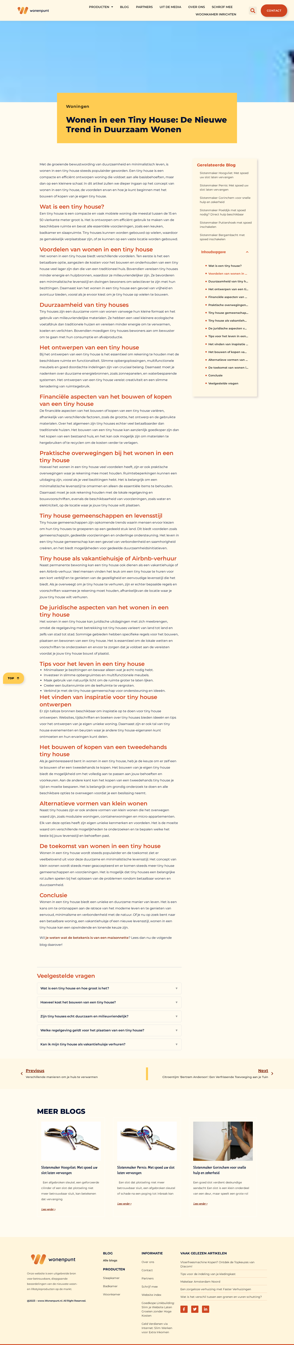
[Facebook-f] (184, 1309)
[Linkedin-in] (205, 1309)
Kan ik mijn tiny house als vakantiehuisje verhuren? (109, 1044)
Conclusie (215, 375)
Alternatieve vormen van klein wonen (228, 360)
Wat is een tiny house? (225, 266)
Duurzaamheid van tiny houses (228, 281)
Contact (147, 1270)
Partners (144, 7)
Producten (99, 7)
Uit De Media (170, 7)
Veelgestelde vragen (223, 383)
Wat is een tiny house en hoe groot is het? (109, 988)
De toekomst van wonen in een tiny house (228, 367)
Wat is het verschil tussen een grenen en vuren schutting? (221, 1297)
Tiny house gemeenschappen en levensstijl (228, 313)
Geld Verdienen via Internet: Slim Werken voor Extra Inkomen (157, 1328)
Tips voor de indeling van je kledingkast (208, 1274)
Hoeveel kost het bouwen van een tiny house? (109, 1002)
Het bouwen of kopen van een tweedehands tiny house (228, 352)
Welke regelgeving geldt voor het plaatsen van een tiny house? (109, 1030)
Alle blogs (110, 1260)
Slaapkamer (111, 1278)
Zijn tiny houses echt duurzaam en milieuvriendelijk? (109, 1016)
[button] (253, 11)
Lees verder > (48, 1209)
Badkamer (110, 1286)
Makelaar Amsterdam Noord (200, 1281)
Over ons (196, 7)
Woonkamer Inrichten (216, 14)
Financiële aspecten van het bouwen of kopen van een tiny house (228, 297)
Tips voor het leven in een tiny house (228, 336)
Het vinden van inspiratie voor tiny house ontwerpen (228, 344)
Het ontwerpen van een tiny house (228, 289)
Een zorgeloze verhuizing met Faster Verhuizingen (215, 1289)
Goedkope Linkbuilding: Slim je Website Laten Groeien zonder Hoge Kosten (158, 1309)
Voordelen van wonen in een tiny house (228, 273)
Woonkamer (111, 1294)
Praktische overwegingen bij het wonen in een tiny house (228, 305)
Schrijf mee (222, 7)
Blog (124, 7)
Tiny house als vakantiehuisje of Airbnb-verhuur (228, 320)
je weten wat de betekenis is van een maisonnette (87, 938)
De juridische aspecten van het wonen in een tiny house (228, 328)
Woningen (77, 106)
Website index (151, 1295)
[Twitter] (194, 1309)
